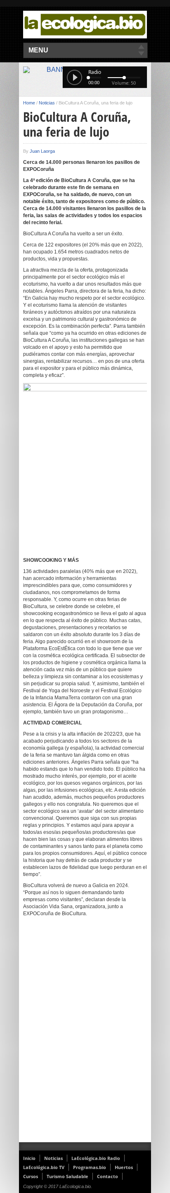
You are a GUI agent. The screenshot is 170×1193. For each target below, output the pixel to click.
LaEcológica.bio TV (43, 1167)
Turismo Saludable (67, 1176)
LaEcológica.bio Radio (95, 1158)
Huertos (124, 1167)
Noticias (47, 102)
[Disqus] (85, 1035)
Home (29, 102)
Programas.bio (89, 1167)
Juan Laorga (42, 151)
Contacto (107, 1176)
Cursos (30, 1176)
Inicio (29, 1158)
